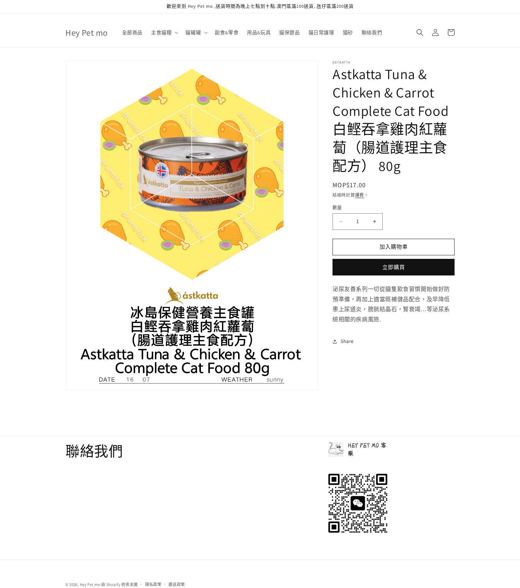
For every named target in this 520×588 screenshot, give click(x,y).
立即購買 (393, 267)
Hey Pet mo (90, 584)
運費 (359, 195)
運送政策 (176, 584)
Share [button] (347, 341)
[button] (164, 32)
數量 (337, 207)
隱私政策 (153, 584)
